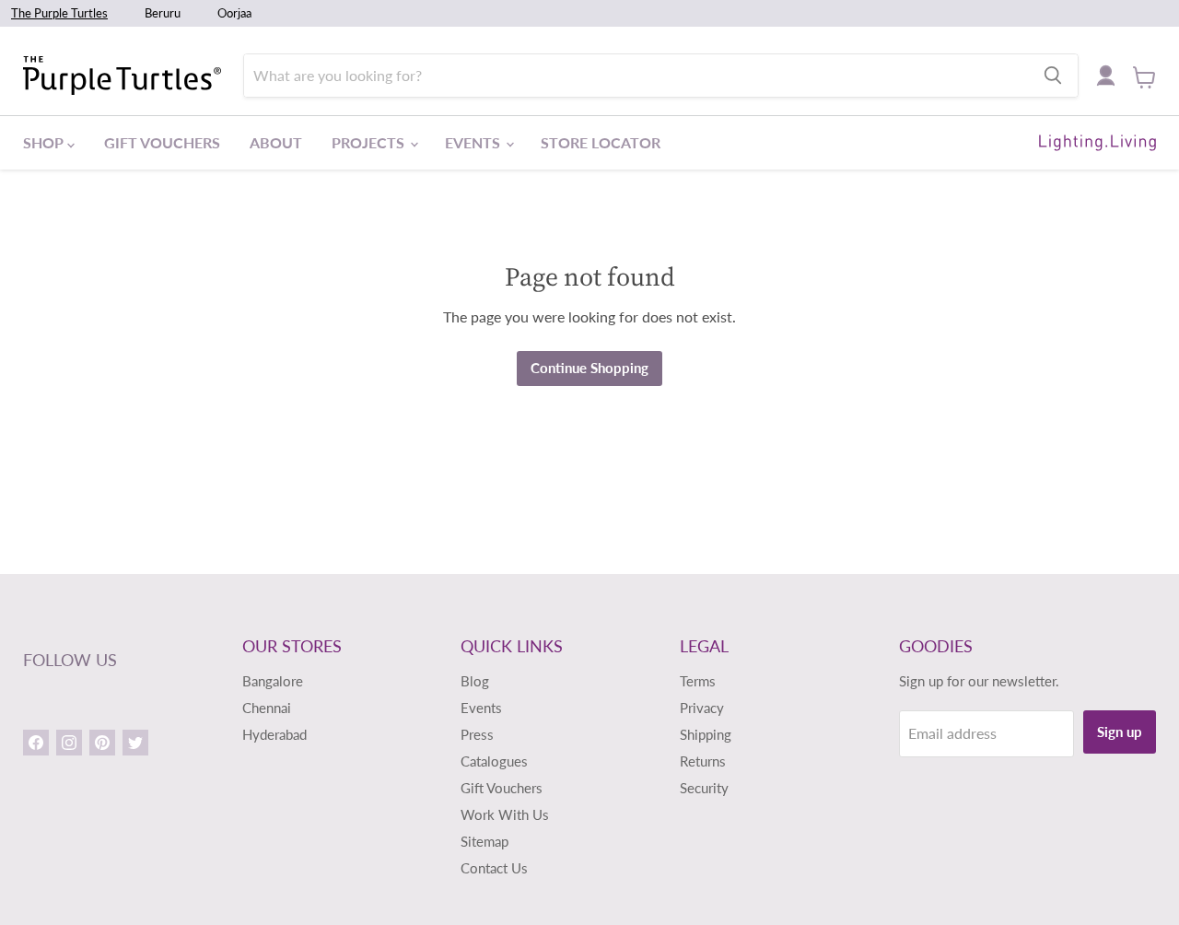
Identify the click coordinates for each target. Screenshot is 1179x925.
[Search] (1053, 75)
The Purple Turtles (59, 13)
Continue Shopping (589, 367)
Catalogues (494, 761)
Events (474, 142)
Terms (698, 681)
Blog (475, 681)
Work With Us (505, 814)
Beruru (163, 13)
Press (477, 734)
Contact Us (494, 868)
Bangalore (272, 681)
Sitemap (484, 841)
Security (704, 787)
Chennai (266, 707)
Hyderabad (274, 734)
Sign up (1119, 731)
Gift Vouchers (162, 142)
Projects (370, 142)
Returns (703, 761)
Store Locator (600, 142)
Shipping (705, 734)
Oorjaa (234, 13)
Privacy (702, 707)
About (276, 142)
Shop (45, 142)
